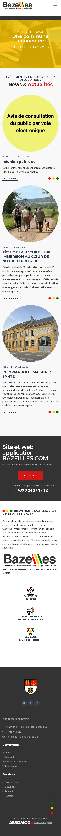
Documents (11, 786)
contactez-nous (14, 731)
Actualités (10, 791)
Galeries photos (13, 782)
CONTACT (30, 475)
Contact (9, 795)
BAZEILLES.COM (22, 156)
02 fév (5, 367)
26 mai (5, 247)
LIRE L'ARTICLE (10, 179)
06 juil (5, 156)
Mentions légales (43, 822)
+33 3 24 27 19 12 (32, 490)
